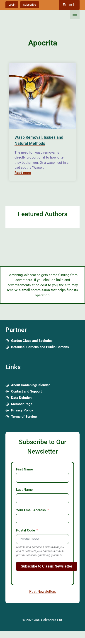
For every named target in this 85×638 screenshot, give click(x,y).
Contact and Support (26, 391)
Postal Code (25, 530)
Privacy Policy (22, 410)
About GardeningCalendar (30, 385)
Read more (23, 173)
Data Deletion (21, 398)
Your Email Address (31, 510)
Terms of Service (24, 417)
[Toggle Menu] (75, 14)
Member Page (21, 404)
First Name (24, 469)
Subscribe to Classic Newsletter (46, 566)
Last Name (24, 490)
